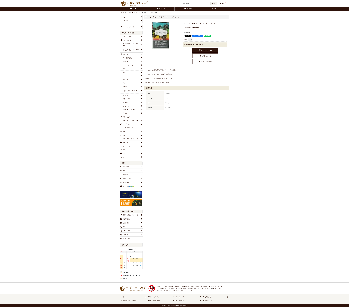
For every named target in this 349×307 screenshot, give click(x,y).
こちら (211, 288)
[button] (215, 9)
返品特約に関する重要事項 (194, 44)
